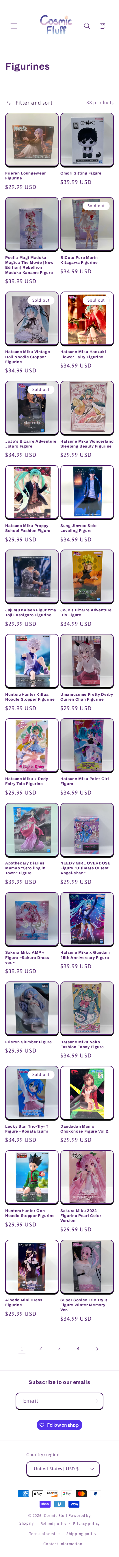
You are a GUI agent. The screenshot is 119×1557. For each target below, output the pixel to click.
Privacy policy (86, 1523)
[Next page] (97, 1348)
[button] (14, 26)
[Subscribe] (95, 1401)
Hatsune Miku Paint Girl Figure (84, 781)
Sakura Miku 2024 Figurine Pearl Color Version (80, 1216)
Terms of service (44, 1534)
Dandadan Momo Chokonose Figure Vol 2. (84, 1128)
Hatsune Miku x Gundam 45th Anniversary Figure (85, 955)
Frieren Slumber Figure (28, 1042)
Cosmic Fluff (55, 1515)
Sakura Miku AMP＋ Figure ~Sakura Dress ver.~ (27, 957)
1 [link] (22, 1349)
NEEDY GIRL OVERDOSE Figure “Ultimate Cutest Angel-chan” (85, 868)
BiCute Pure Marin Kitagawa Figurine (79, 260)
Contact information (62, 1544)
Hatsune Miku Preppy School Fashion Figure (28, 528)
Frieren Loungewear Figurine (25, 175)
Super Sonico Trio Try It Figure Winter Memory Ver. (83, 1305)
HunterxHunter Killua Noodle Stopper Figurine (30, 697)
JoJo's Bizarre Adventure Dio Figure (86, 612)
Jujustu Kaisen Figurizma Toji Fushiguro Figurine (30, 612)
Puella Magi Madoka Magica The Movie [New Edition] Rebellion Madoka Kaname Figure (29, 264)
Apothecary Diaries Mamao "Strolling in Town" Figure (25, 868)
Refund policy (53, 1523)
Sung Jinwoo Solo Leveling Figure (78, 528)
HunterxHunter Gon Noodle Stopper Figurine (30, 1213)
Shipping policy (81, 1534)
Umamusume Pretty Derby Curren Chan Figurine (86, 697)
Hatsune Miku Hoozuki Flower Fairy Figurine (83, 354)
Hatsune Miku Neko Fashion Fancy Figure (82, 1044)
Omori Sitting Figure (80, 173)
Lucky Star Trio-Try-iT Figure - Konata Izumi (27, 1128)
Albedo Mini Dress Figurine (23, 1302)
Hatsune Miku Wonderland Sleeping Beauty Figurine (87, 443)
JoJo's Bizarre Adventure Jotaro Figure (31, 443)
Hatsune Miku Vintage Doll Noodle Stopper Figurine (27, 357)
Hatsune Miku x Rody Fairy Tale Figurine (26, 781)
